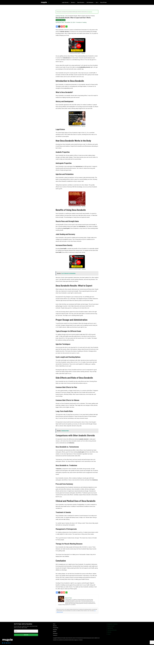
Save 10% (83, 53)
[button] (48, 2)
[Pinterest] (8, 642)
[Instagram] (112, 2)
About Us (55, 625)
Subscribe (26, 634)
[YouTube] (9, 642)
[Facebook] (108, 2)
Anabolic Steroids (60, 15)
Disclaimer (55, 629)
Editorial (54, 631)
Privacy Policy (55, 627)
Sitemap (108, 634)
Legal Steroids (110, 628)
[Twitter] (110, 2)
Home (54, 623)
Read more (90, 11)
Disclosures (55, 633)
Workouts (109, 632)
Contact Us (55, 635)
